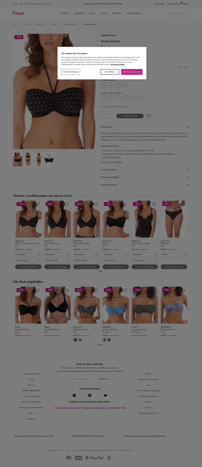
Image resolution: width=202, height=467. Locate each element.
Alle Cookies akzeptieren (132, 72)
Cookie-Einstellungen (70, 72)
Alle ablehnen (110, 72)
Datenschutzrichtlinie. (117, 64)
